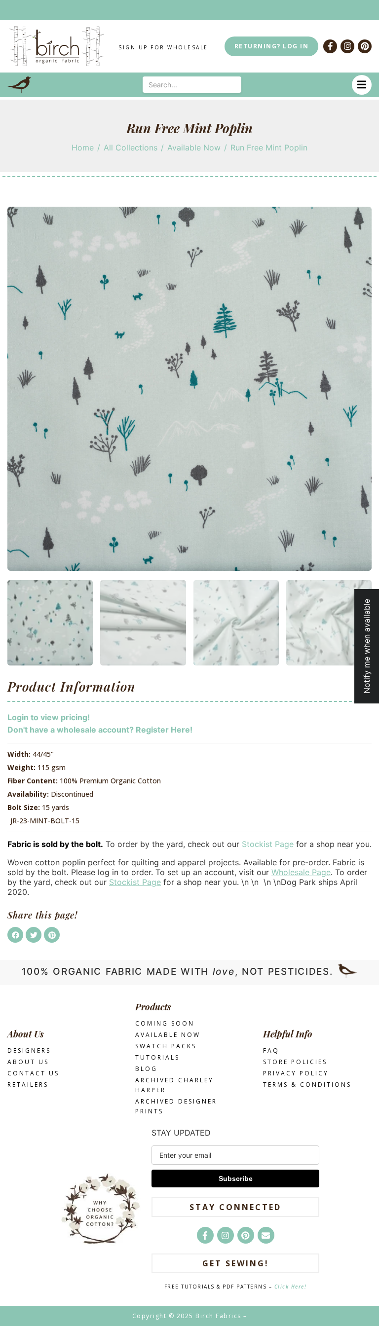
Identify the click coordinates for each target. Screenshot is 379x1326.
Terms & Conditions (307, 1084)
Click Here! (290, 1286)
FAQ (271, 1050)
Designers (29, 1050)
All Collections (130, 147)
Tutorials (157, 1057)
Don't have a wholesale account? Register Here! (99, 730)
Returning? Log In (271, 46)
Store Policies (295, 1062)
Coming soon (164, 1023)
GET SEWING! (235, 1263)
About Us (28, 1062)
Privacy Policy (296, 1073)
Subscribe (236, 1178)
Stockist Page (268, 844)
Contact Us (33, 1073)
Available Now (194, 147)
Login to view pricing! (48, 717)
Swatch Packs (165, 1046)
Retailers (27, 1084)
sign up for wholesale (163, 47)
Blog (146, 1069)
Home (83, 147)
